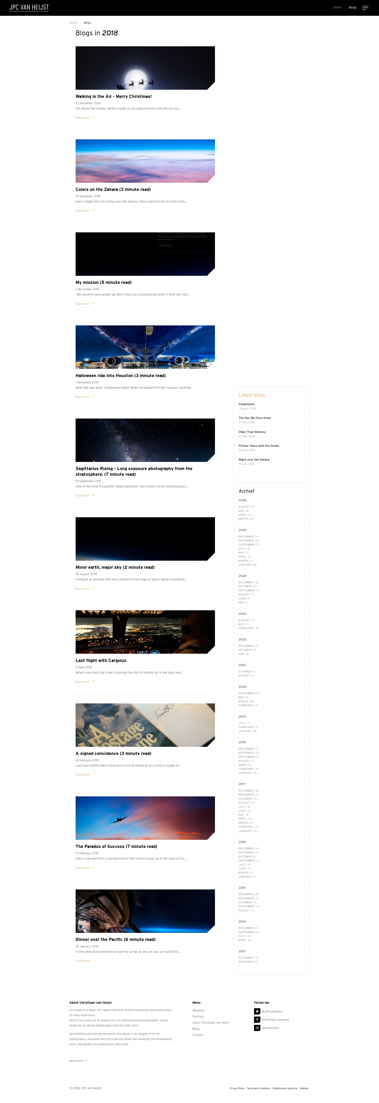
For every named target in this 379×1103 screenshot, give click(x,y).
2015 (242, 887)
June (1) (245, 598)
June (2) (245, 810)
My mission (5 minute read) (104, 282)
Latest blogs (252, 395)
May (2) (244, 654)
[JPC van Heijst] (29, 8)
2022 (243, 639)
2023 (243, 613)
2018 (242, 742)
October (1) (248, 650)
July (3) (245, 936)
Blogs (352, 7)
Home (337, 7)
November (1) (249, 794)
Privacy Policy (237, 1088)
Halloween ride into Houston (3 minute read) (121, 375)
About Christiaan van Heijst (210, 1022)
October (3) (248, 586)
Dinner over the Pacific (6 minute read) (116, 939)
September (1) (249, 544)
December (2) (249, 582)
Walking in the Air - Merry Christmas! (114, 96)
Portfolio (198, 1016)
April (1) (245, 514)
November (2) (249, 540)
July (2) (245, 548)
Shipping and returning (285, 1088)
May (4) (244, 511)
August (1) (247, 506)
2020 (243, 686)
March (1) (246, 560)
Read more (83, 117)
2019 (242, 716)
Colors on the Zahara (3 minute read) (113, 189)
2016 (242, 842)
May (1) (244, 552)
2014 (242, 921)
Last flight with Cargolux (101, 660)
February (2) (249, 628)
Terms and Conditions (258, 1088)
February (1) (249, 705)
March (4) (246, 518)
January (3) (248, 773)
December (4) (249, 894)
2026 (242, 500)
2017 (242, 784)
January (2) (248, 564)
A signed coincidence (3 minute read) (113, 753)
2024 (242, 575)
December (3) (249, 848)
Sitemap (304, 1088)
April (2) (245, 818)
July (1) (244, 723)
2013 (242, 951)
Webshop (198, 1010)
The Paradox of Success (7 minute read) (116, 846)
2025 (243, 530)
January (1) (248, 876)
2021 (242, 665)
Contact (197, 1034)
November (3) (249, 752)
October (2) (248, 798)
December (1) (249, 536)
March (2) (246, 701)
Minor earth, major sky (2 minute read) (115, 567)
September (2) (250, 906)
